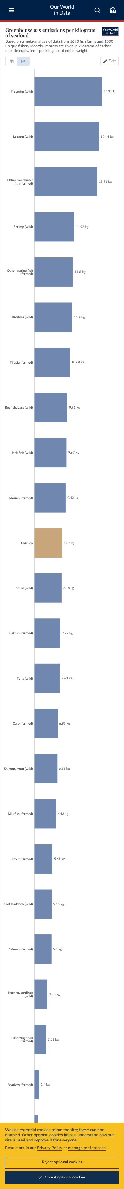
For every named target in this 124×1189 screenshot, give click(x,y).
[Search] (97, 10)
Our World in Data (62, 10)
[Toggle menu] (11, 10)
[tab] (11, 61)
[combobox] (97, 10)
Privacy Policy (49, 1148)
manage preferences (87, 1148)
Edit (112, 61)
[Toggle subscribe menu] (112, 10)
